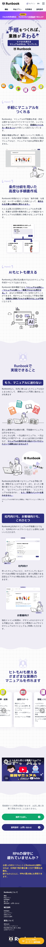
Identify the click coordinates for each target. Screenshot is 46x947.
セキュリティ (8, 913)
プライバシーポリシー (11, 926)
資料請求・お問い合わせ (11, 903)
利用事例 (28, 9)
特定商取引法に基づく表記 (12, 928)
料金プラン (17, 9)
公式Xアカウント (9, 930)
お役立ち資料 (8, 916)
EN (38, 3)
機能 (6, 9)
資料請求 (39, 9)
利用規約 (6, 911)
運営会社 (6, 924)
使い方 (6, 901)
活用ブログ (7, 915)
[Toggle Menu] (43, 3)
